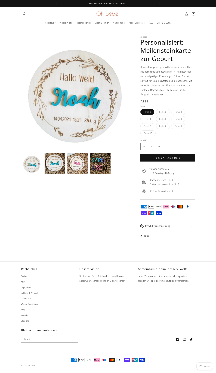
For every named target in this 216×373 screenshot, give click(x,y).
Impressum (26, 287)
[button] (24, 13)
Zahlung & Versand (29, 293)
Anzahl (143, 140)
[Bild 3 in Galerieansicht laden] (77, 163)
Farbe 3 (180, 112)
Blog (23, 309)
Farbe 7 (149, 127)
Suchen (24, 276)
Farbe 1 (147, 111)
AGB (23, 282)
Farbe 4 (149, 119)
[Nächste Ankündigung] (159, 3)
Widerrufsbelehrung (29, 304)
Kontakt (24, 315)
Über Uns (25, 320)
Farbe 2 (164, 112)
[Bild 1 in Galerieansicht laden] (32, 163)
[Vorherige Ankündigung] (56, 3)
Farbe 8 (164, 127)
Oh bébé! (31, 366)
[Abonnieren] (74, 339)
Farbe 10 (150, 134)
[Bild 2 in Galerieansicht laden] (54, 163)
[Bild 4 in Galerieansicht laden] (100, 163)
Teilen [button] (146, 235)
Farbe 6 (180, 119)
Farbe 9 (180, 127)
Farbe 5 (164, 119)
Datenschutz (27, 298)
